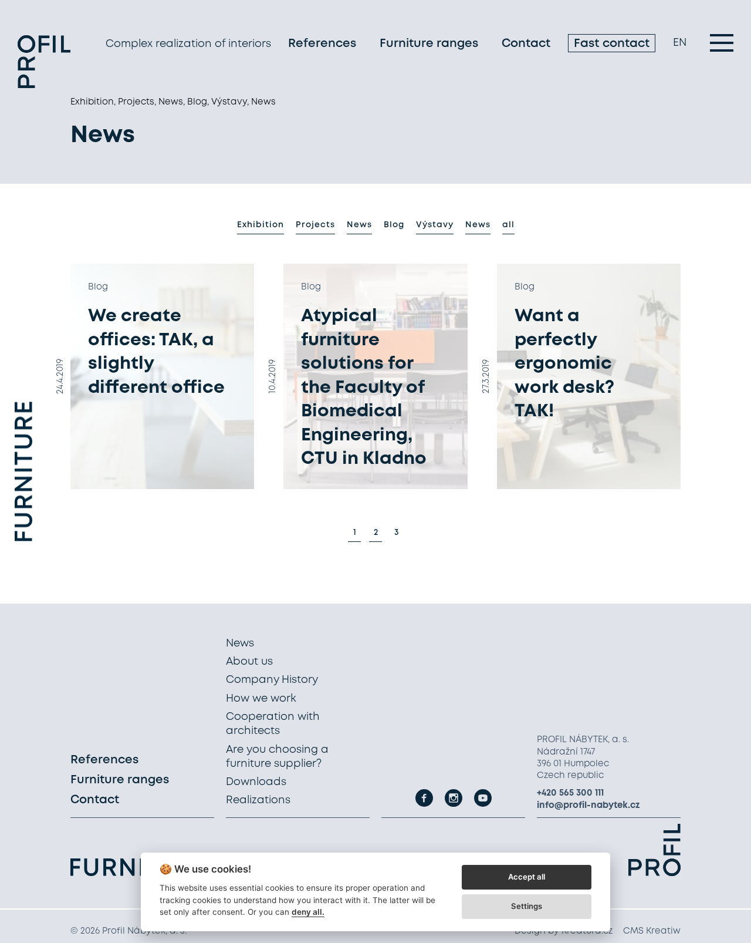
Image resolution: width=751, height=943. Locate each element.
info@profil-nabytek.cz (588, 805)
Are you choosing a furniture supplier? (277, 757)
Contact (526, 43)
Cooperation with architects (273, 724)
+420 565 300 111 (570, 793)
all (508, 224)
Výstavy (435, 224)
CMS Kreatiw (652, 931)
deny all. (308, 912)
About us (249, 661)
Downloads (256, 782)
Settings (526, 906)
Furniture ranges (429, 43)
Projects (315, 224)
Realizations (258, 800)
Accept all (526, 876)
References (322, 43)
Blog (394, 224)
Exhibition (260, 224)
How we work (261, 698)
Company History (272, 680)
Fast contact (611, 43)
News (359, 224)
